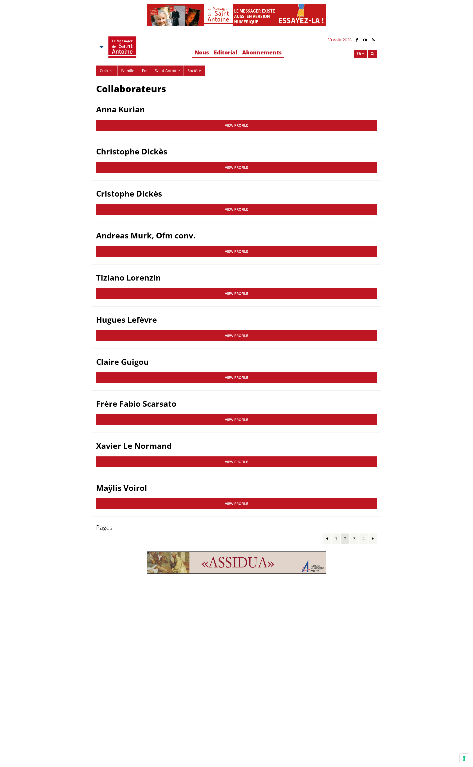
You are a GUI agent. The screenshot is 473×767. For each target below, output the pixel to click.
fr (359, 53)
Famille (127, 70)
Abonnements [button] (262, 52)
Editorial (225, 52)
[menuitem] (201, 52)
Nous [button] (202, 52)
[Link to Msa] (122, 47)
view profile (236, 125)
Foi (144, 70)
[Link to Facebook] (357, 40)
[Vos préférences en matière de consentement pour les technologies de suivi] (464, 758)
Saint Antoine (167, 70)
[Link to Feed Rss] (373, 40)
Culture (107, 70)
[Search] (372, 54)
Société (194, 70)
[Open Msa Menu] (101, 47)
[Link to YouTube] (365, 40)
